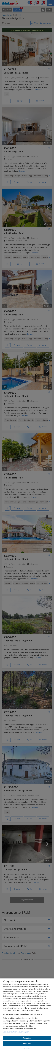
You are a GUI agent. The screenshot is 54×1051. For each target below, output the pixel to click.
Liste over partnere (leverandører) (16, 1032)
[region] (27, 1014)
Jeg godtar (27, 1038)
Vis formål (27, 1049)
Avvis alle (27, 1043)
